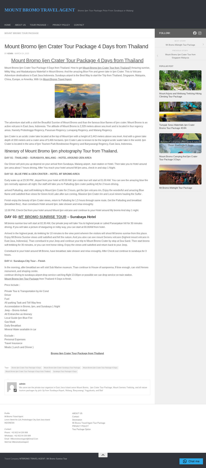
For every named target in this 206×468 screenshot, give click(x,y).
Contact (75, 416)
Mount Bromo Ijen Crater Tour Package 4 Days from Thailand (77, 60)
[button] (191, 461)
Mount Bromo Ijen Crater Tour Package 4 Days (100, 368)
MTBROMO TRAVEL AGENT (32, 459)
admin (10, 54)
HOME (7, 25)
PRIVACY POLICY (61, 25)
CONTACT (79, 25)
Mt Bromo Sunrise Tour (57, 459)
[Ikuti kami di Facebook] (195, 33)
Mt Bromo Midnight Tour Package (175, 188)
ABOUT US (20, 25)
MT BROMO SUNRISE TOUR (42, 217)
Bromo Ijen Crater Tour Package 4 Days (26, 368)
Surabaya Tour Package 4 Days (65, 371)
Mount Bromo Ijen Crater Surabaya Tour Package (62, 368)
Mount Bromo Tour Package (22, 33)
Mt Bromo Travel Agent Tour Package (88, 423)
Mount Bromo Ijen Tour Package (22, 279)
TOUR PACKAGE (38, 25)
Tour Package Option (81, 429)
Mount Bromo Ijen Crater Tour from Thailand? (107, 68)
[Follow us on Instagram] (199, 33)
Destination (77, 420)
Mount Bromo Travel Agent (40, 9)
